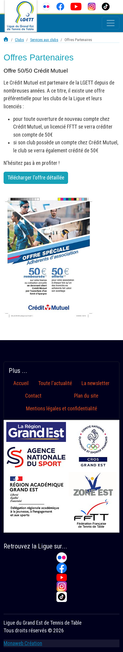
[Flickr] (46, 6)
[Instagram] (91, 6)
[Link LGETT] (6, 39)
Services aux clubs (44, 39)
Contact (33, 396)
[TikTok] (106, 6)
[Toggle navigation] (110, 23)
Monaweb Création (23, 643)
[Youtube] (76, 6)
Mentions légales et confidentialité (61, 409)
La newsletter (96, 383)
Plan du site (86, 396)
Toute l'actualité (55, 383)
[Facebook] (60, 6)
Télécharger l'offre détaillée (35, 178)
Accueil (21, 383)
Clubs (19, 39)
